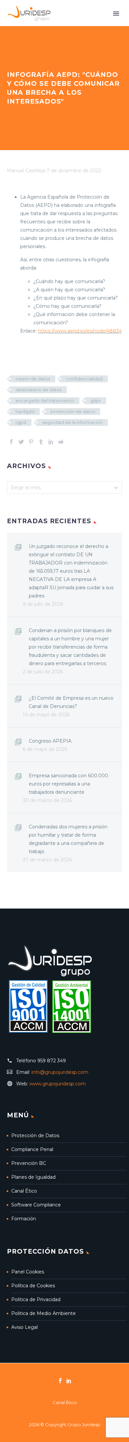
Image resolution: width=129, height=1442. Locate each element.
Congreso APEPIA (50, 741)
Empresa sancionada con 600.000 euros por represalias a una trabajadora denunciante (68, 784)
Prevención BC (28, 1163)
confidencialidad (84, 378)
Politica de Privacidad (36, 1299)
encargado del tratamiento (45, 400)
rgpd (21, 422)
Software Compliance (36, 1205)
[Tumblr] (41, 441)
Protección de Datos (35, 1135)
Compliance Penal (32, 1149)
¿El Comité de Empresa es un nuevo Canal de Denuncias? (71, 702)
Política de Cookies (33, 1286)
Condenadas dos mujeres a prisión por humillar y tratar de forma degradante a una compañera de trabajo (68, 839)
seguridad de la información (72, 422)
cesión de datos (33, 378)
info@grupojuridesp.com (59, 1072)
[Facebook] (11, 441)
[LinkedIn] (51, 441)
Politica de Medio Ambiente (43, 1313)
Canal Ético (24, 1191)
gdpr (95, 400)
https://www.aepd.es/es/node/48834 (80, 331)
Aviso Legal (24, 1327)
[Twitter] (21, 441)
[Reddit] (61, 441)
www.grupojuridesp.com (57, 1084)
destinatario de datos (39, 389)
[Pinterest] (31, 441)
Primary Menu (116, 13)
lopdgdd (25, 411)
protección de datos (73, 411)
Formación (23, 1219)
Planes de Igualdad (33, 1177)
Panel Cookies (27, 1272)
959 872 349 (51, 1061)
